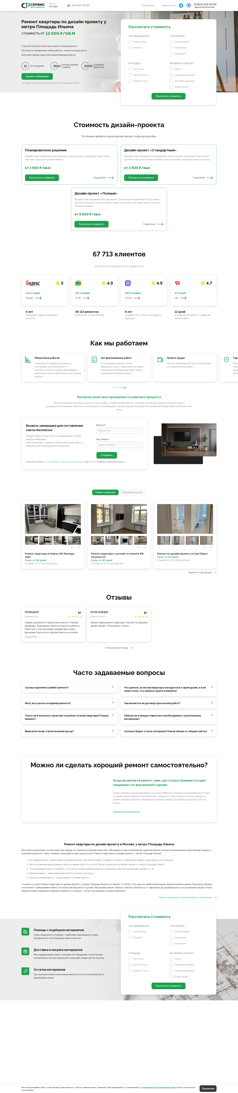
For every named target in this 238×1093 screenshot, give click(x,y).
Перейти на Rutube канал (126, 811)
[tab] (105, 492)
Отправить (107, 455)
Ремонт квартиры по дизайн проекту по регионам (185, 897)
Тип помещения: (139, 36)
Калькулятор (168, 5)
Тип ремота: (177, 36)
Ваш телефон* (102, 439)
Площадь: (135, 63)
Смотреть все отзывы (116, 648)
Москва (53, 6)
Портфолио (148, 5)
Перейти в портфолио (200, 572)
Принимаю (208, 1088)
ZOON (128, 298)
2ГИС (78, 298)
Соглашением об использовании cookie (158, 1087)
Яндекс (29, 298)
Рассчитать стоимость (168, 96)
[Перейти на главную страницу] (33, 5)
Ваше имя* (101, 425)
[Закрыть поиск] (181, 5)
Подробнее (100, 177)
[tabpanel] (119, 188)
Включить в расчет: (182, 63)
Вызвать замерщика (37, 76)
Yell (176, 298)
